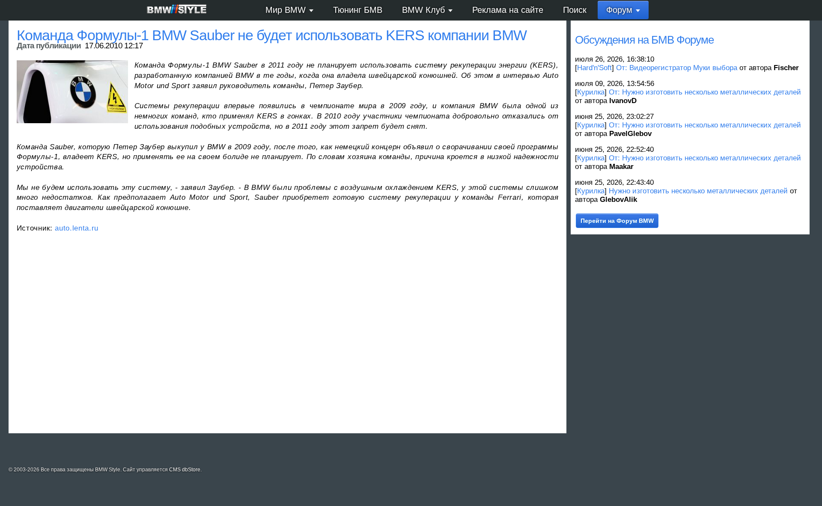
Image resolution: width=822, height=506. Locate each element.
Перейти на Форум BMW (617, 220)
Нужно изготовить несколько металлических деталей (698, 191)
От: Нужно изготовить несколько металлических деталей (705, 92)
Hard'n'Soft (594, 68)
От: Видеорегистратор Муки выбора (676, 68)
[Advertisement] (273, 339)
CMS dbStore (184, 470)
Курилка (591, 92)
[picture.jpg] (72, 91)
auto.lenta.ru (76, 228)
